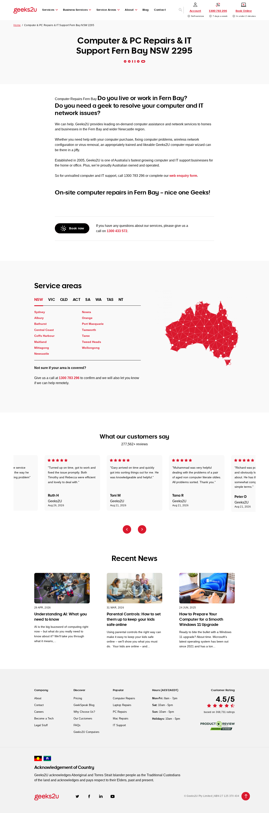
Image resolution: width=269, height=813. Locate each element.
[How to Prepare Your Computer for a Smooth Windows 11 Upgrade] (207, 588)
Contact (160, 10)
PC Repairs (120, 711)
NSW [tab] (38, 299)
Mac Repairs (120, 718)
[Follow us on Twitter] (77, 796)
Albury (39, 318)
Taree (86, 335)
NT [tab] (121, 299)
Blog (145, 10)
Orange (87, 318)
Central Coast (44, 329)
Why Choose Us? (84, 711)
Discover (80, 690)
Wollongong (91, 347)
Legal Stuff (41, 725)
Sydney (39, 311)
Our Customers (83, 718)
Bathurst (40, 323)
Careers (39, 711)
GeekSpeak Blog (84, 705)
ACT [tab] (76, 299)
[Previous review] (127, 529)
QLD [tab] (64, 299)
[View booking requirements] (234, 16)
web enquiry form (183, 175)
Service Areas (106, 10)
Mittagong (41, 347)
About (129, 10)
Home (17, 25)
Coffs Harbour (44, 335)
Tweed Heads (91, 341)
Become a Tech (44, 718)
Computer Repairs (124, 698)
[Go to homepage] (25, 10)
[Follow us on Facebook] (89, 796)
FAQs (77, 725)
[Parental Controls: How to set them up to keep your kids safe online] (134, 588)
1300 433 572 (117, 231)
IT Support (119, 725)
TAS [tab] (110, 299)
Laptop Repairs (122, 705)
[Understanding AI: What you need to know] (62, 588)
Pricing (78, 698)
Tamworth (89, 329)
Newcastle (41, 353)
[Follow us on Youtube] (113, 796)
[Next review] (142, 529)
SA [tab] (87, 299)
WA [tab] (98, 299)
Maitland (40, 341)
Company (41, 690)
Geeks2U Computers (86, 732)
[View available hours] (210, 16)
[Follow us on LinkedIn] (101, 796)
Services (48, 10)
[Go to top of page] (245, 796)
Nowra (86, 311)
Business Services (75, 10)
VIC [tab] (51, 299)
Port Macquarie (93, 323)
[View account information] (189, 16)
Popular (118, 690)
